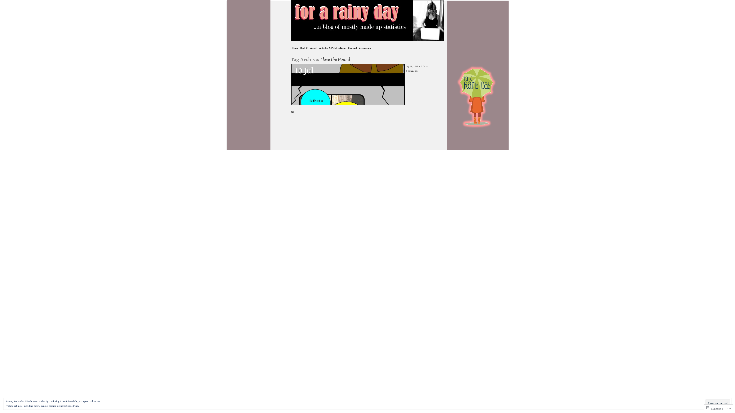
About (313, 48)
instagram (365, 48)
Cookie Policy (72, 406)
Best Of (304, 48)
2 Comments (411, 71)
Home (295, 48)
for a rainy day (367, 20)
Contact (352, 48)
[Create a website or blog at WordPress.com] (292, 112)
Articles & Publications (332, 48)
